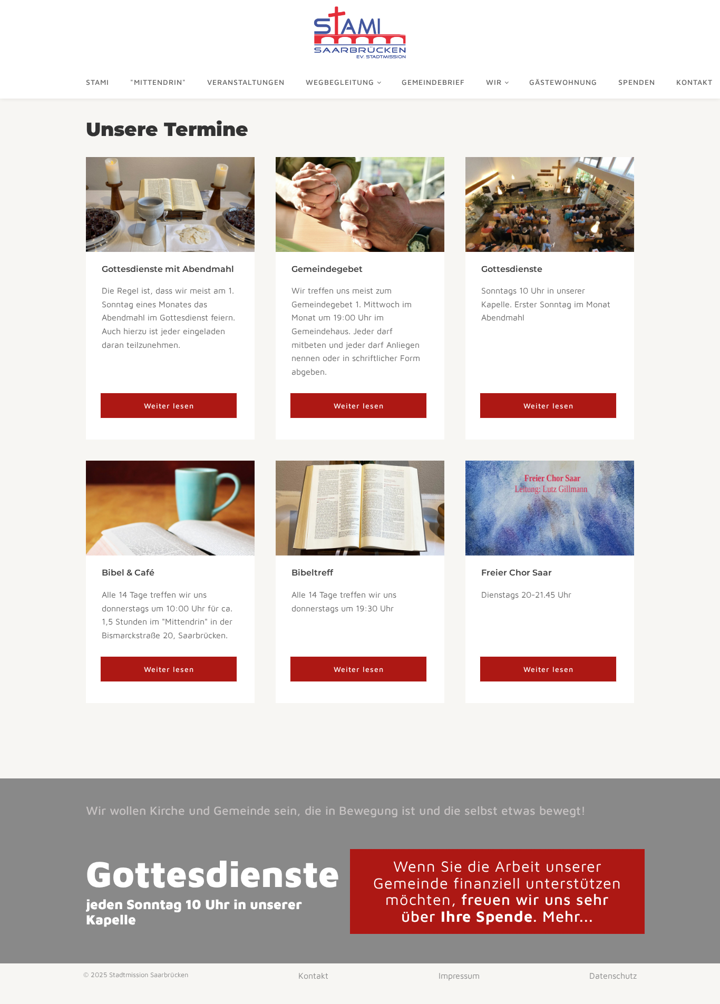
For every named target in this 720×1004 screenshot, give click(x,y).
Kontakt (313, 975)
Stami (97, 81)
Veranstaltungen (246, 81)
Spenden (636, 81)
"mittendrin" (158, 81)
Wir (494, 81)
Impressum (459, 975)
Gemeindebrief (433, 81)
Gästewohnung (563, 81)
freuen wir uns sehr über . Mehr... (497, 891)
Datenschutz (613, 975)
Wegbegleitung (340, 81)
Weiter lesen (169, 405)
